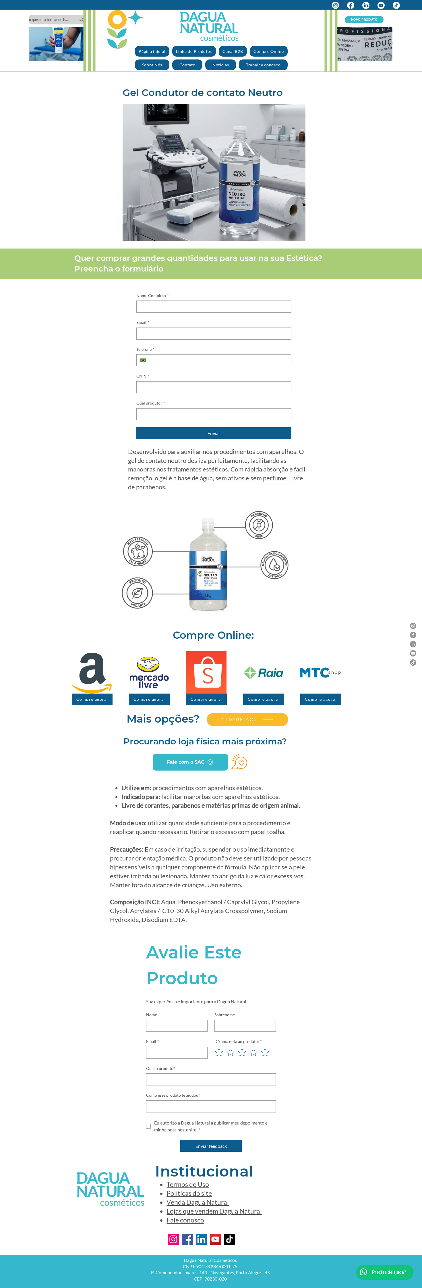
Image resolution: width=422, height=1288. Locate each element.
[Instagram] (335, 5)
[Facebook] (350, 5)
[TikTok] (396, 5)
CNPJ (142, 375)
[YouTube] (413, 653)
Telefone (145, 349)
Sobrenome (224, 1014)
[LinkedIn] (365, 5)
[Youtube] (381, 5)
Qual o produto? (160, 1068)
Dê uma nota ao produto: (238, 1041)
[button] (77, 55)
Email (142, 322)
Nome (153, 1014)
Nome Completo (152, 295)
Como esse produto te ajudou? (173, 1095)
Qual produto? (150, 403)
